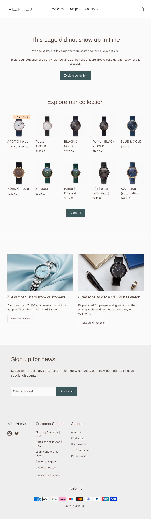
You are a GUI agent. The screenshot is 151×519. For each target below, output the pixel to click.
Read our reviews (20, 318)
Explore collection (75, 75)
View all (75, 212)
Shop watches (79, 444)
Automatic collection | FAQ (49, 443)
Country (90, 9)
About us (76, 432)
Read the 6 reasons (92, 322)
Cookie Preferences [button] (48, 474)
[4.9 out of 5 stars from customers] (40, 272)
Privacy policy (79, 455)
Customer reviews (47, 467)
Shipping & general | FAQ (48, 434)
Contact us (78, 437)
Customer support (47, 461)
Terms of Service (81, 449)
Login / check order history (47, 453)
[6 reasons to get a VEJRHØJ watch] (111, 272)
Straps (74, 9)
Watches (58, 9)
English (73, 488)
